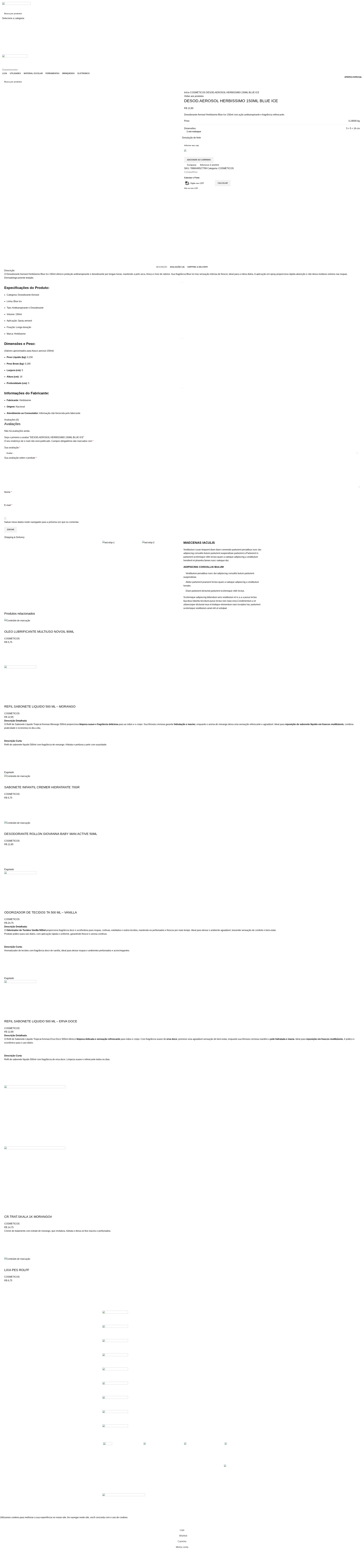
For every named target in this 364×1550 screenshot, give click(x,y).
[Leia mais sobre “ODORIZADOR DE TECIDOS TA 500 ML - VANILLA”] (7, 965)
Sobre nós (147, 1472)
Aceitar (6, 1525)
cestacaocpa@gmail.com (195, 1477)
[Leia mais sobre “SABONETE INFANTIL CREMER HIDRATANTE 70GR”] (7, 810)
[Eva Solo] (115, 1417)
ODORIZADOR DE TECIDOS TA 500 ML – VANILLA (40, 912)
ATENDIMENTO (109, 1467)
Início (187, 92)
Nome (8, 492)
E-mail (8, 505)
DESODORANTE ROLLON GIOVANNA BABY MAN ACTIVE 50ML (50, 834)
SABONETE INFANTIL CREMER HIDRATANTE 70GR (42, 787)
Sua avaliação (12, 447)
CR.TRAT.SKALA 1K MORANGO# (28, 1216)
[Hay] (115, 1389)
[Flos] (115, 1403)
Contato (146, 1481)
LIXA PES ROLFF (16, 1270)
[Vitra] (115, 1318)
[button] (7, 654)
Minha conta (107, 1472)
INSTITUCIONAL (150, 1467)
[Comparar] (7, 626)
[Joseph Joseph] (115, 1374)
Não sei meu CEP (191, 188)
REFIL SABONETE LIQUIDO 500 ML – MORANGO (40, 706)
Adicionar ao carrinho (199, 160)
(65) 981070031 (191, 1472)
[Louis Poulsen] (115, 1346)
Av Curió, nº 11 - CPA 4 (193, 1481)
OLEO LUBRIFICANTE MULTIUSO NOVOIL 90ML (39, 631)
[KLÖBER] (115, 1360)
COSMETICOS (198, 92)
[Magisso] (115, 1332)
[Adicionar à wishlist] (7, 647)
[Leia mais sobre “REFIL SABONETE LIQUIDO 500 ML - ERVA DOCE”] (7, 1074)
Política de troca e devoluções (156, 1477)
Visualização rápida (7, 661)
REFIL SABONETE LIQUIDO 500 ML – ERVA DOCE (40, 1021)
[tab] (161, 267)
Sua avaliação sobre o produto (20, 458)
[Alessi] (115, 1431)
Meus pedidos (108, 1477)
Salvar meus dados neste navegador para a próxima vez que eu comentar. (41, 522)
